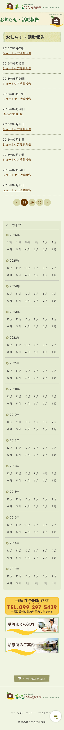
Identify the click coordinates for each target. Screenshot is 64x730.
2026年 (15, 235)
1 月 (54, 249)
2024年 (15, 286)
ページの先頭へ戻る (34, 678)
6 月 (9, 249)
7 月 (54, 242)
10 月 (28, 267)
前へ (16, 202)
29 (32, 202)
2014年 (14, 543)
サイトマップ (45, 712)
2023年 (15, 312)
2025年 (15, 260)
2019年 (14, 414)
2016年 (14, 491)
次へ (47, 202)
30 (39, 202)
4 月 (27, 249)
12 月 (10, 267)
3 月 (36, 249)
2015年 (14, 517)
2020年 (15, 389)
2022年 (15, 337)
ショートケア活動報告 (17, 53)
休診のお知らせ (13, 114)
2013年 (14, 569)
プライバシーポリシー (23, 712)
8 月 (45, 242)
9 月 (36, 267)
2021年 (14, 363)
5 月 (18, 249)
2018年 (14, 440)
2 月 (45, 249)
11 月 (19, 267)
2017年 (14, 466)
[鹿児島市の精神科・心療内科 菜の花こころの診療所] (32, 6)
